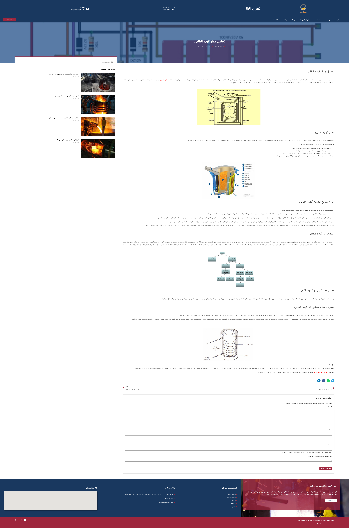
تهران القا (253, 8)
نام (330, 430)
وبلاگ (293, 20)
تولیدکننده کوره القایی (321, 372)
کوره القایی (163, 80)
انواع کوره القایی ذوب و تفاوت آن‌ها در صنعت (65, 140)
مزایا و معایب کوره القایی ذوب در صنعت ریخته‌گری (64, 118)
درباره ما (284, 20)
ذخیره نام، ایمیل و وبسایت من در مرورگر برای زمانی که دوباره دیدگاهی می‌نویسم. (306, 452)
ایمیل (330, 437)
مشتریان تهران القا (305, 20)
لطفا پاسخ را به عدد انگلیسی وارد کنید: (320, 456)
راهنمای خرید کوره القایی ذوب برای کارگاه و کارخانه (64, 74)
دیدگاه (329, 406)
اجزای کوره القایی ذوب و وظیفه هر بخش (67, 96)
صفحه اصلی (340, 20)
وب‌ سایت (329, 445)
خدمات (319, 20)
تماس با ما (274, 20)
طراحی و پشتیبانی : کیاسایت (325, 524)
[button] (332, 380)
